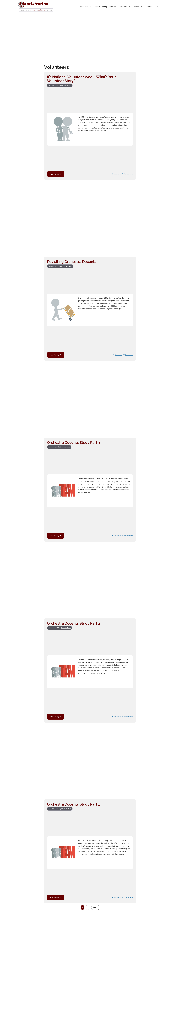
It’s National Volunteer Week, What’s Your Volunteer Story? (81, 79)
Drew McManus (66, 85)
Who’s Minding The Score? (106, 6)
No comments (128, 174)
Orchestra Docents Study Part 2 (73, 623)
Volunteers (117, 174)
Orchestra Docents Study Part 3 (73, 442)
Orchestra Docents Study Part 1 (73, 804)
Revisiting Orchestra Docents (71, 262)
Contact (149, 6)
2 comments (129, 355)
